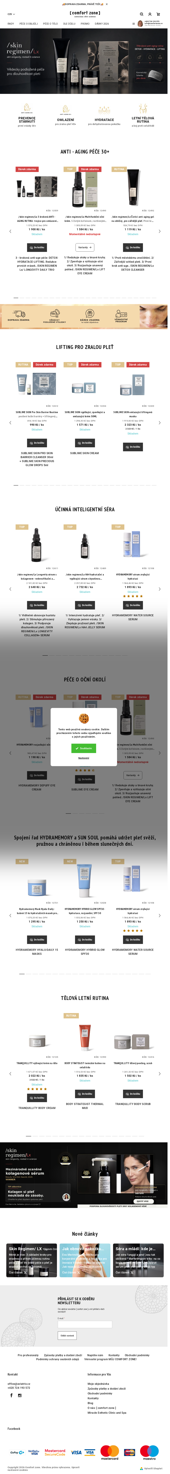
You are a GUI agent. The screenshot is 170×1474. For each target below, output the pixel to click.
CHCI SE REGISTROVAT (105, 761)
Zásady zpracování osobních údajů (105, 773)
